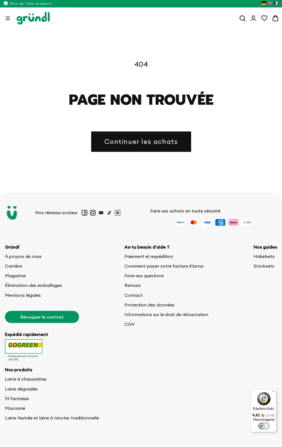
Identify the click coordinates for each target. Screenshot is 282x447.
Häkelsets (264, 256)
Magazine (15, 275)
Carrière (13, 266)
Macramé (15, 408)
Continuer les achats (141, 141)
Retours (132, 285)
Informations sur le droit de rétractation (166, 314)
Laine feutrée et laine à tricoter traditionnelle (52, 418)
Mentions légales (23, 295)
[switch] (263, 426)
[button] (7, 18)
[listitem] (264, 3)
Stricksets (264, 266)
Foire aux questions (144, 275)
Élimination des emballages (33, 285)
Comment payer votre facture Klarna (163, 266)
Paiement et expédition (148, 256)
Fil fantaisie (17, 398)
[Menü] (273, 392)
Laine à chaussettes (26, 379)
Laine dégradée (21, 389)
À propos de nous (23, 256)
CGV (129, 324)
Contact (133, 295)
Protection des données (149, 305)
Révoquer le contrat (42, 317)
